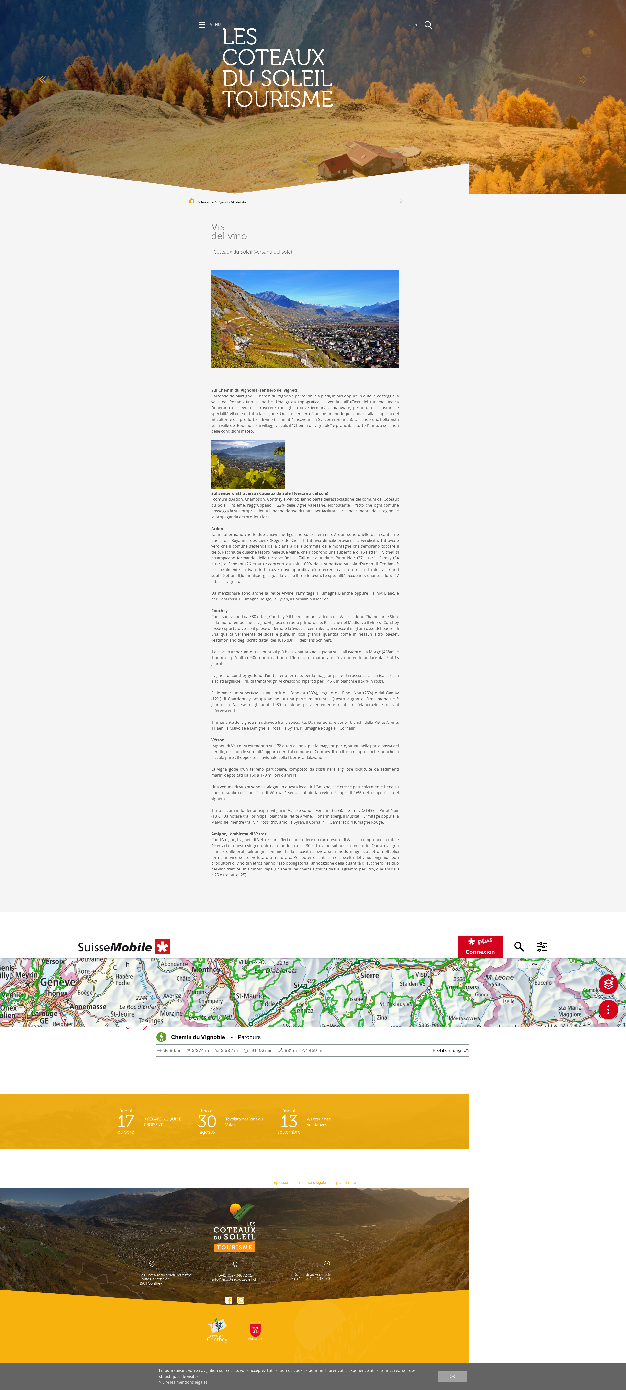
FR (405, 25)
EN (415, 25)
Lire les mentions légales (185, 1382)
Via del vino (239, 202)
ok (452, 1376)
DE (410, 25)
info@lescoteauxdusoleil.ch (234, 1279)
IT (420, 25)
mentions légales (313, 1183)
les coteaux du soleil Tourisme (277, 68)
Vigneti (223, 202)
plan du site (346, 1183)
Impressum (281, 1183)
